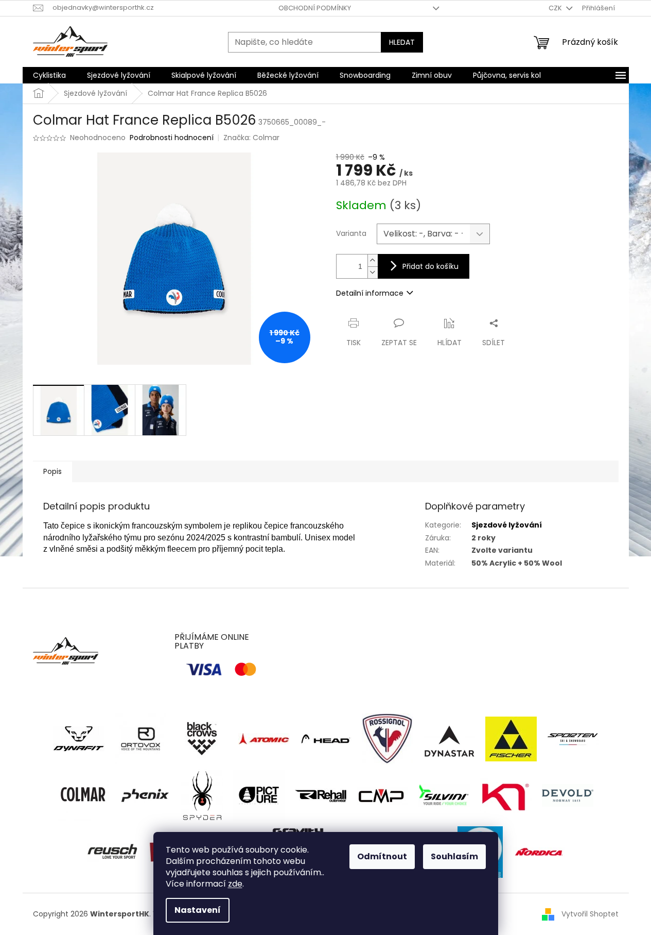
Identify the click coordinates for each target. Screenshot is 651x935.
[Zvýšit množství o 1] (372, 260)
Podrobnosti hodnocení (172, 138)
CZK (556, 8)
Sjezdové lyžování (506, 525)
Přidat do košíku (430, 266)
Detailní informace (369, 293)
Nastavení (197, 910)
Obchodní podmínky (314, 8)
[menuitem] (49, 75)
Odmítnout (382, 856)
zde (235, 884)
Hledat (402, 42)
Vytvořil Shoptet (590, 913)
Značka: (251, 137)
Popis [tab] (52, 471)
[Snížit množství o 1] (372, 272)
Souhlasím (454, 856)
